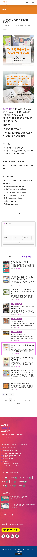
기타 (4, 485)
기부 (6, 515)
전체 (10, 257)
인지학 (13, 481)
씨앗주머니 (22, 481)
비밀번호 (15, 237)
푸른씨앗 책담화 (27, 257)
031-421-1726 (10, 447)
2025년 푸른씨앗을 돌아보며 (18, 497)
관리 (19, 554)
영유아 (4, 481)
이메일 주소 (25, 237)
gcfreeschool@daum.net (13, 453)
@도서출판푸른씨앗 (19, 189)
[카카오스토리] (3, 536)
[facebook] (8, 536)
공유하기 (19, 214)
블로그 (4, 493)
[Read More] (18, 266)
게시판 (4, 9)
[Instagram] (13, 536)
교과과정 (13, 477)
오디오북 (21, 485)
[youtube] (17, 536)
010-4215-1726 (12, 450)
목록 (6, 394)
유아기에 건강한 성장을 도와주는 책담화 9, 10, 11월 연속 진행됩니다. (22, 504)
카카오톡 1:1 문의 (12, 530)
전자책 (12, 485)
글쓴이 (5, 237)
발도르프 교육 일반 (25, 477)
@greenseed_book (19, 192)
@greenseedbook (17, 195)
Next (18, 403)
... (29, 400)
